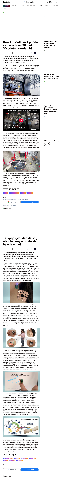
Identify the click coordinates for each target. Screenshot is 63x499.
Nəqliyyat (40, 5)
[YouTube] (4, 2)
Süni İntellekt (55, 5)
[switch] (49, 2)
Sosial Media (21, 5)
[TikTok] (9, 2)
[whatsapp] (15, 189)
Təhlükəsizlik (47, 5)
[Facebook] (6, 2)
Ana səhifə (7, 5)
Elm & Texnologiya (31, 5)
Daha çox (6, 8)
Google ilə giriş (13, 202)
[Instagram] (8, 2)
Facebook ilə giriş (30, 202)
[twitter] (12, 189)
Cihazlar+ (14, 5)
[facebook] (9, 189)
